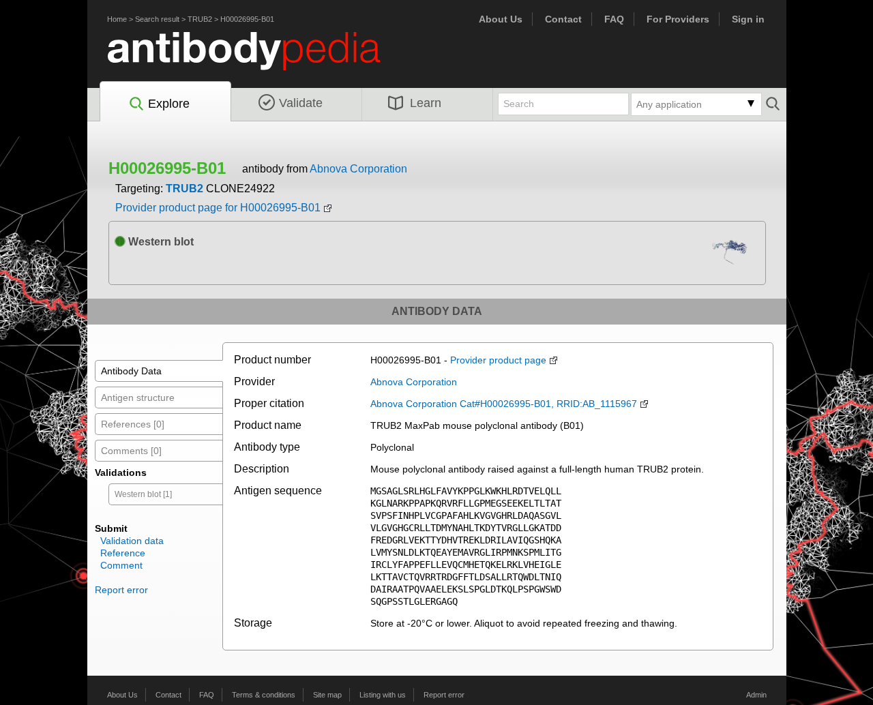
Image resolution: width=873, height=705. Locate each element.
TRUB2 (200, 19)
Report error (121, 589)
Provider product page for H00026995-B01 (218, 207)
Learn (425, 103)
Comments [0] (131, 450)
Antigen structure (138, 397)
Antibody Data (131, 370)
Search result (157, 19)
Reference (122, 553)
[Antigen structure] (732, 255)
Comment (121, 565)
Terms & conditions (263, 695)
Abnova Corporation (358, 169)
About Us (500, 19)
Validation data (132, 540)
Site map (327, 695)
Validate (301, 103)
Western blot (159, 241)
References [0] (132, 424)
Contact (563, 19)
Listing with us (382, 695)
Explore (169, 103)
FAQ (614, 19)
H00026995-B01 (247, 19)
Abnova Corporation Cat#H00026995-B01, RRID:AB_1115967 (503, 403)
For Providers (678, 19)
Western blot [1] (143, 494)
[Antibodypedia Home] (257, 59)
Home (117, 19)
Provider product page (498, 360)
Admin (756, 695)
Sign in (748, 19)
